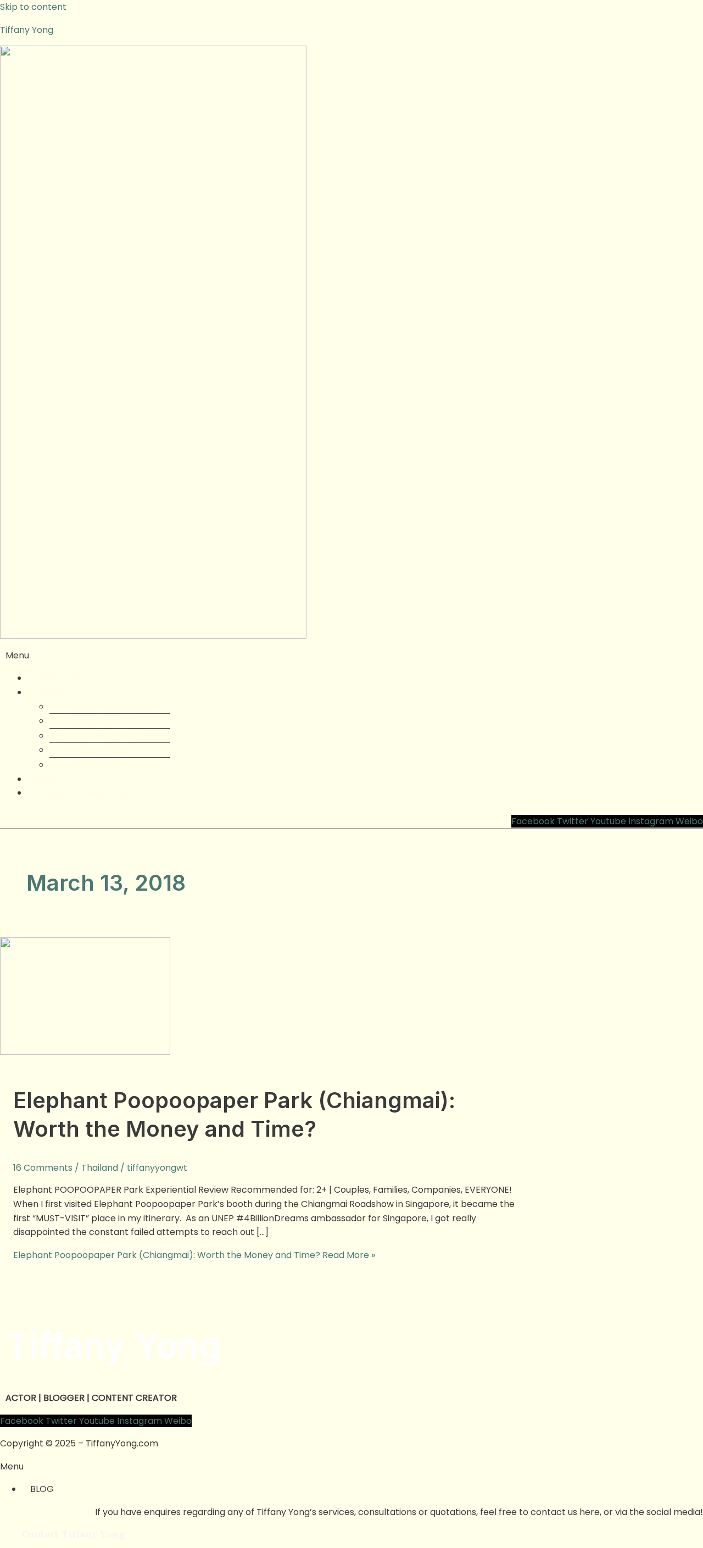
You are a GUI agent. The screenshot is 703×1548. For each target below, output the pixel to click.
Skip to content (33, 7)
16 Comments (42, 1167)
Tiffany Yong (26, 30)
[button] (351, 656)
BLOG (42, 1489)
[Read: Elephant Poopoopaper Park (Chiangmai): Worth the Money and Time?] (85, 1052)
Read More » (194, 1255)
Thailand (99, 1167)
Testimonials (96, 764)
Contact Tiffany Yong (81, 792)
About (49, 692)
